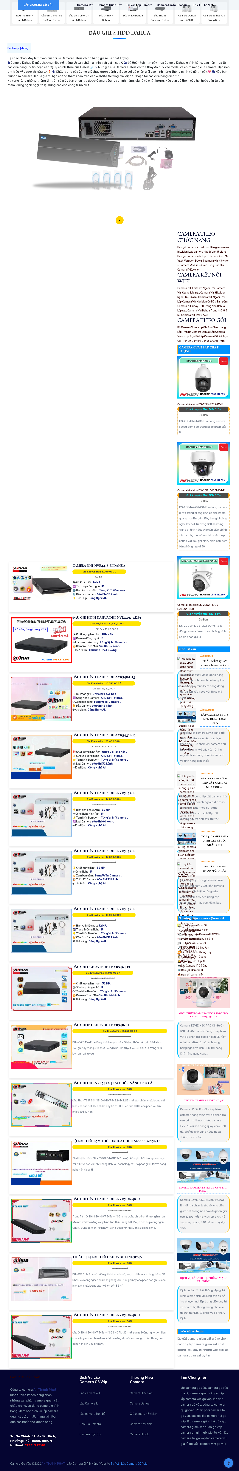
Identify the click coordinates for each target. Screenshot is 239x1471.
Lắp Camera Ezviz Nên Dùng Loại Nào (215, 719)
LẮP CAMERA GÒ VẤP (38, 5)
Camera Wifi (85, 5)
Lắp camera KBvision (195, 929)
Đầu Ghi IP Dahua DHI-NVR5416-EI (100, 1025)
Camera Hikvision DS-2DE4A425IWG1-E (201, 490)
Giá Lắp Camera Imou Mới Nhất (215, 868)
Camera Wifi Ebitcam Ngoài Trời (196, 288)
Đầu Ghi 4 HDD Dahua (119, 33)
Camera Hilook (139, 1434)
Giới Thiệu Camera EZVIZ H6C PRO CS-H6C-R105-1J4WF (203, 1015)
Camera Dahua (140, 1403)
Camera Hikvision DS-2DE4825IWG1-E (200, 404)
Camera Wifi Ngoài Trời (211, 297)
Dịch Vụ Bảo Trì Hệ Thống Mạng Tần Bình (203, 1280)
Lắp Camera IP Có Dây (192, 965)
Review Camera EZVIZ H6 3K (204, 1100)
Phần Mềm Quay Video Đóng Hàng (215, 663)
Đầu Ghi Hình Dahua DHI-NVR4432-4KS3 (106, 618)
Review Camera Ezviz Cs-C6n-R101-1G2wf (204, 1189)
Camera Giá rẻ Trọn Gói (172, 5)
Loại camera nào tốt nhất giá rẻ (207, 251)
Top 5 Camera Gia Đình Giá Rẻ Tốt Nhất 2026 (214, 841)
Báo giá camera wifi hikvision (212, 260)
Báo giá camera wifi (189, 256)
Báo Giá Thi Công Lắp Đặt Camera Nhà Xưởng (215, 783)
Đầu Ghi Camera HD (190, 970)
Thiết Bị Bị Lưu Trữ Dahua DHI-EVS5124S (107, 1257)
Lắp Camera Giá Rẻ (194, 943)
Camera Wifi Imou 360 (194, 315)
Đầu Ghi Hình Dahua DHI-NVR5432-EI (104, 793)
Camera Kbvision (141, 1424)
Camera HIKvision (141, 1393)
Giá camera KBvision (143, 1414)
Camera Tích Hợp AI (191, 961)
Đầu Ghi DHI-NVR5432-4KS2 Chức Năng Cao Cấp (113, 1083)
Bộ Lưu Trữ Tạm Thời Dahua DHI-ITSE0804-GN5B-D (116, 1141)
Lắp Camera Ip (89, 1403)
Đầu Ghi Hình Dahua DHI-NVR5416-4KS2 (106, 1199)
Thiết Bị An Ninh (203, 5)
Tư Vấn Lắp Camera (139, 5)
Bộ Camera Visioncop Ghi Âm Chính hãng (201, 327)
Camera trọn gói (90, 1434)
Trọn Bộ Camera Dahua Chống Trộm (203, 340)
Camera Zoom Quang (192, 956)
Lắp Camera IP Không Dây (194, 952)
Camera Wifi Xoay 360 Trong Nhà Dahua (201, 306)
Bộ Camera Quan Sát (196, 925)
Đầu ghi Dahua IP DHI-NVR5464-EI (101, 967)
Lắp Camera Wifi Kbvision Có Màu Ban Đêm (202, 301)
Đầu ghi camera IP (190, 974)
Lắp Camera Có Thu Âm (193, 947)
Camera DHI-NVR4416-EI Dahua (98, 566)
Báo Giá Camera (90, 1424)
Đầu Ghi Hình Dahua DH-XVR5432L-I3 (104, 735)
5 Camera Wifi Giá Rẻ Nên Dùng (195, 265)
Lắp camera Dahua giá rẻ (198, 938)
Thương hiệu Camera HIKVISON (201, 934)
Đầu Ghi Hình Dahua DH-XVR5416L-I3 (103, 677)
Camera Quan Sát (110, 5)
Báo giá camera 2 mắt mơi (193, 247)
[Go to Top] (228, 1463)
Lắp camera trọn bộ (92, 1414)
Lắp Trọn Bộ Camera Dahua (193, 332)
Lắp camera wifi (90, 1393)
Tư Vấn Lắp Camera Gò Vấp (129, 1463)
